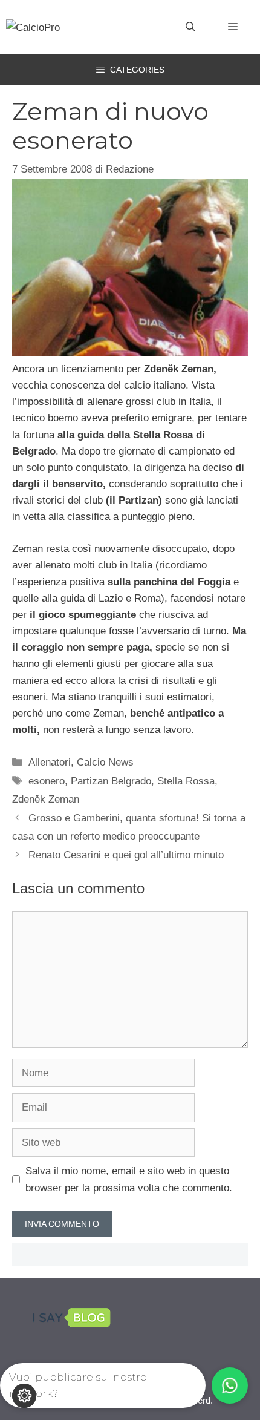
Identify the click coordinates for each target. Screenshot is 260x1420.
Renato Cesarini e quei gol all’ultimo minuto (126, 855)
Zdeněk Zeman (45, 799)
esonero (46, 781)
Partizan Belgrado (111, 781)
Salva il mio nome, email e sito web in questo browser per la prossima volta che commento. (128, 1179)
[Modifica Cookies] (24, 1396)
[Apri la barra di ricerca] (190, 27)
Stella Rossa (186, 781)
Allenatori (49, 762)
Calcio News (105, 762)
